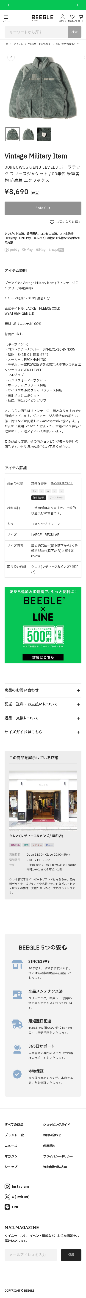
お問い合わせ (52, 1135)
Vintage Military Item (39, 44)
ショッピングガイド (56, 1124)
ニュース (11, 1145)
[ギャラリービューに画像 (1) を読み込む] (12, 134)
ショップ (11, 1166)
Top (6, 44)
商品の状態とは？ (62, 483)
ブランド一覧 (14, 1135)
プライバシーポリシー (58, 1156)
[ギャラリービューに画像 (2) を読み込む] (28, 134)
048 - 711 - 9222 (38, 860)
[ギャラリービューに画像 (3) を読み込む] (44, 134)
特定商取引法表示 (55, 1167)
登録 (71, 1255)
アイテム (18, 44)
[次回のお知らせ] (77, 5)
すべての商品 (14, 1124)
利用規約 (49, 1146)
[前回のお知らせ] (8, 5)
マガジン (11, 1156)
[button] (43, 690)
